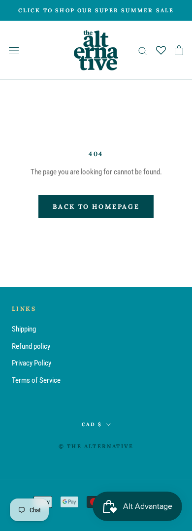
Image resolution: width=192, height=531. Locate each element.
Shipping (24, 329)
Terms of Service (36, 380)
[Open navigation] (14, 50)
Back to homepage (96, 206)
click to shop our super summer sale (96, 10)
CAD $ (92, 424)
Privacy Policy (31, 363)
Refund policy (31, 346)
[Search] (142, 50)
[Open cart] (179, 50)
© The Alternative (96, 446)
